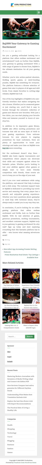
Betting (7, 240)
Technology (11, 433)
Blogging (10, 441)
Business (10, 445)
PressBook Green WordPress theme (25, 462)
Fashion (10, 449)
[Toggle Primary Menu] (39, 12)
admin (19, 51)
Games (10, 452)
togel (9, 357)
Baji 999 (5, 148)
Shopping (11, 429)
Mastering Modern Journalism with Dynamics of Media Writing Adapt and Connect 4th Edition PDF (20, 378)
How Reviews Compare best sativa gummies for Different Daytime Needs (20, 388)
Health (9, 425)
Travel (9, 437)
